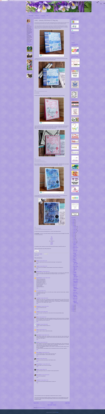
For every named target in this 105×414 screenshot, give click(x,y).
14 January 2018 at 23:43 (44, 311)
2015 (73, 308)
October (74, 229)
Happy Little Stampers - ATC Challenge (75, 288)
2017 (73, 305)
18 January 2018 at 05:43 (45, 374)
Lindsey (51, 242)
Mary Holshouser (39, 277)
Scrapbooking (43, 15)
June (74, 235)
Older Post (67, 403)
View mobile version (51, 404)
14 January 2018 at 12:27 (46, 271)
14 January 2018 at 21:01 (45, 306)
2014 (73, 309)
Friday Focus (75, 285)
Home (29, 13)
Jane (28, 23)
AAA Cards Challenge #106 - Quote (75, 296)
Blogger (57, 412)
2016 (73, 306)
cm (36, 290)
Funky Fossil (37, 15)
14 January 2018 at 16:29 (46, 277)
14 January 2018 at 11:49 (43, 266)
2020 (73, 222)
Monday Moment (75, 247)
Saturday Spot (75, 250)
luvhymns (38, 311)
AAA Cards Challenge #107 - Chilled (75, 262)
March (74, 239)
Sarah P (51, 244)
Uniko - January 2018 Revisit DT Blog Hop (75, 282)
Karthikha (38, 324)
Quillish (37, 358)
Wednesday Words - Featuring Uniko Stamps (75, 275)
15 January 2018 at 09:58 (44, 324)
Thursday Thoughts (74, 254)
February (74, 241)
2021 (73, 220)
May (74, 236)
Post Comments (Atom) (41, 407)
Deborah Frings (39, 271)
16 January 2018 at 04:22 (43, 358)
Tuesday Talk (75, 292)
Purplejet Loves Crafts (47, 4)
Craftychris (38, 380)
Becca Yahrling (38, 352)
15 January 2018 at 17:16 (42, 329)
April (74, 238)
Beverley (37, 342)
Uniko (47, 15)
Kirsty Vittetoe (38, 374)
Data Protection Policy (35, 13)
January (74, 242)
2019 (73, 223)
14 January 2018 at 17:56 (41, 290)
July (74, 233)
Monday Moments (74, 260)
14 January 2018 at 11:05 (43, 260)
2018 (73, 225)
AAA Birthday (31, 15)
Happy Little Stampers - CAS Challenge (75, 302)
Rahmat (51, 243)
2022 (73, 219)
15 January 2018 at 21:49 (43, 342)
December (75, 226)
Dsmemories (38, 306)
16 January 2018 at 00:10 (45, 352)
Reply (37, 263)
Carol (51, 237)
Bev (51, 236)
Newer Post (36, 403)
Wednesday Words (75, 244)
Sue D (37, 329)
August (74, 232)
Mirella (37, 369)
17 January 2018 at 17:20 (43, 369)
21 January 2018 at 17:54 (44, 380)
